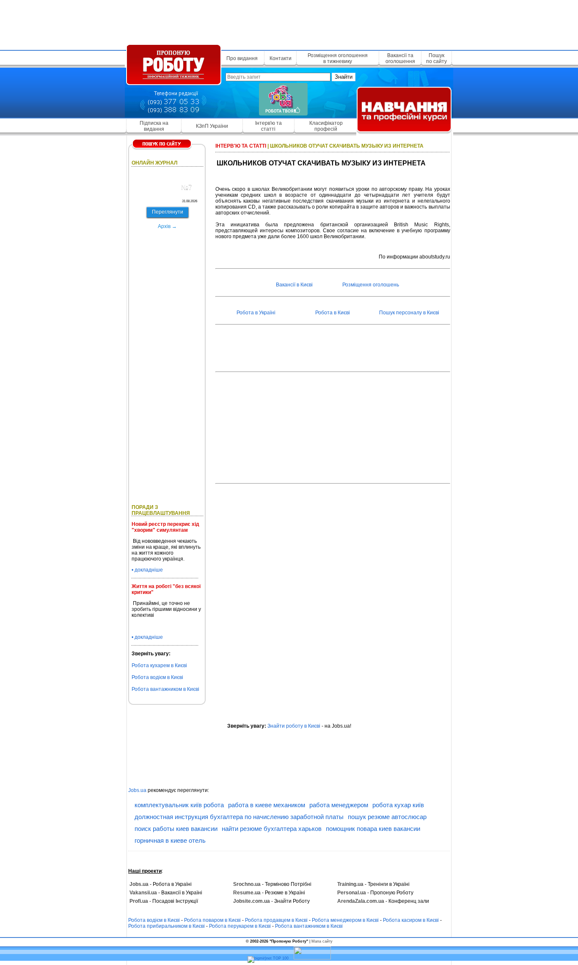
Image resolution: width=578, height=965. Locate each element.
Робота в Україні (256, 313)
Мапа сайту (322, 941)
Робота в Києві (332, 313)
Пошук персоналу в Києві (409, 313)
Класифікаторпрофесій (326, 126)
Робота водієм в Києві (157, 677)
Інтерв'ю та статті (268, 126)
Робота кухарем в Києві (159, 665)
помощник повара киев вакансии (373, 828)
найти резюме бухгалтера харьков (272, 828)
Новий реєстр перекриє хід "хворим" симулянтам (165, 527)
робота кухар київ (398, 804)
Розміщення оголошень (370, 285)
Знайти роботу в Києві (293, 726)
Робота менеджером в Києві (345, 920)
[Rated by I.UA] (312, 958)
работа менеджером (338, 804)
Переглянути (167, 212)
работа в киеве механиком (266, 804)
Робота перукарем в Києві (240, 926)
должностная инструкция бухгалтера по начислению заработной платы (239, 816)
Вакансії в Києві (294, 285)
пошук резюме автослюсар (387, 816)
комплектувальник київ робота (179, 804)
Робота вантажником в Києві (165, 689)
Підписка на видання (154, 126)
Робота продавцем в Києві (276, 920)
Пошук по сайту (436, 58)
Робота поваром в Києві (212, 920)
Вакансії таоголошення (400, 58)
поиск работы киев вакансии (176, 828)
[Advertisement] (289, 23)
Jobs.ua (137, 790)
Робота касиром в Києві (411, 920)
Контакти (281, 58)
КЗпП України (212, 126)
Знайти (343, 77)
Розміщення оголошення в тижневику (338, 58)
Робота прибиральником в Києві (166, 926)
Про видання (242, 58)
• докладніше (147, 570)
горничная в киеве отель (170, 840)
